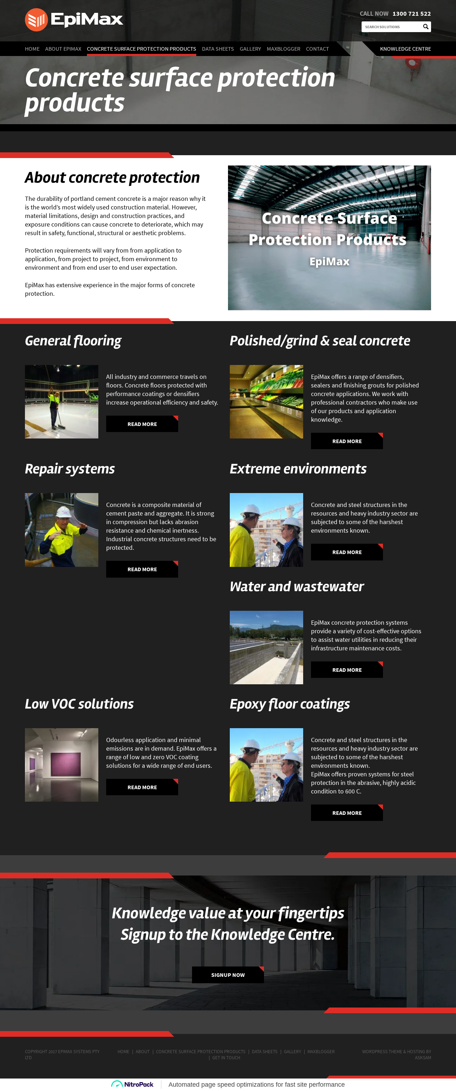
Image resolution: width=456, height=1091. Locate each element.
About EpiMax (63, 48)
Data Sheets (218, 48)
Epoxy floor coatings (290, 704)
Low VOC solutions (79, 704)
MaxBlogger (283, 48)
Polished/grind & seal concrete (320, 341)
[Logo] (142, 20)
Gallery (250, 48)
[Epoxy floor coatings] (266, 765)
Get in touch (226, 1058)
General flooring (73, 341)
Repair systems (70, 469)
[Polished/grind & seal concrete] (266, 401)
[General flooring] (61, 401)
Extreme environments (298, 469)
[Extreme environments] (266, 530)
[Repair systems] (61, 530)
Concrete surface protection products (141, 48)
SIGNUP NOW (228, 974)
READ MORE (142, 423)
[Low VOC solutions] (61, 765)
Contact (317, 48)
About (143, 1052)
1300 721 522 (412, 13)
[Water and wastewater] (266, 647)
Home (32, 48)
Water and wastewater (297, 586)
